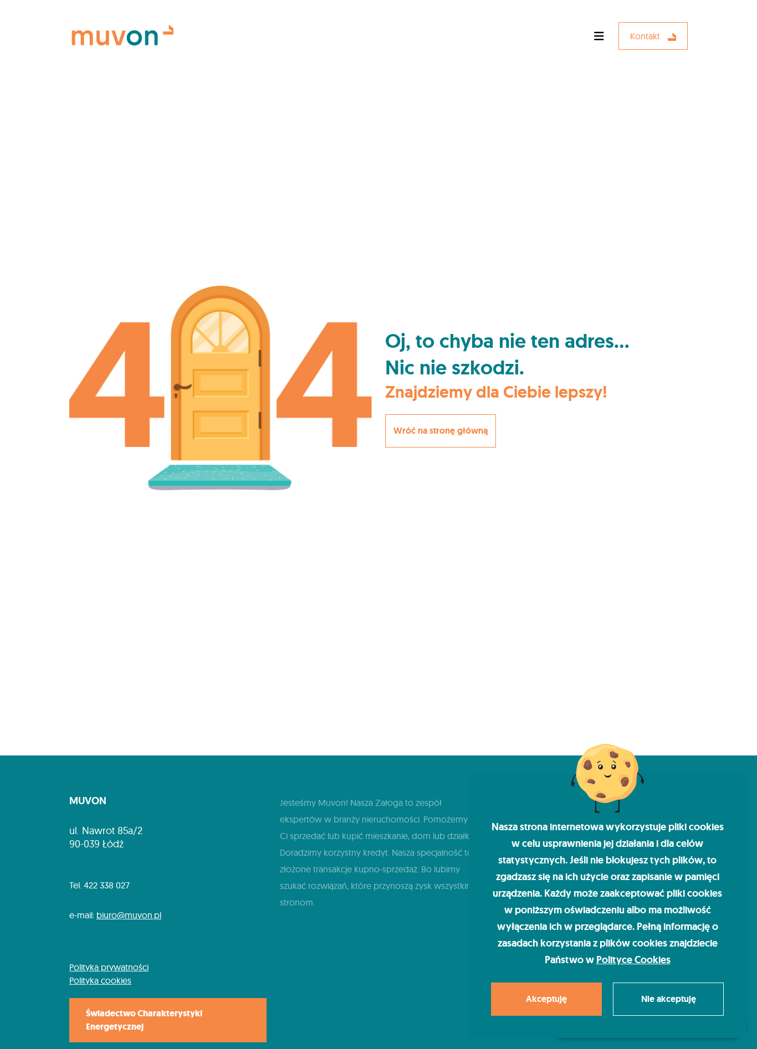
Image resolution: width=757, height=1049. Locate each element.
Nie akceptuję (668, 999)
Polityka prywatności (109, 967)
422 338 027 (107, 885)
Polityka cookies (100, 980)
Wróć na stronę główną (440, 430)
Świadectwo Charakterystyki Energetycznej (144, 1019)
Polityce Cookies (633, 959)
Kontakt (646, 36)
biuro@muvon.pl (128, 915)
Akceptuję (546, 999)
